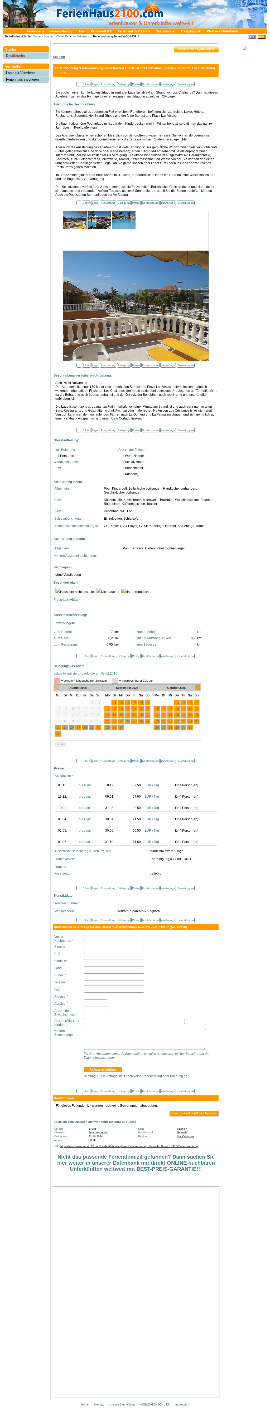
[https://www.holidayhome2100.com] (252, 38)
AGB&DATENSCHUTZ (154, 1404)
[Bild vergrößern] (135, 305)
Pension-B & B (102, 31)
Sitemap (99, 1404)
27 (78, 727)
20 (148, 715)
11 (134, 709)
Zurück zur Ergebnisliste (196, 49)
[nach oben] (78, 84)
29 (92, 727)
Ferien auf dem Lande (134, 31)
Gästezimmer (166, 31)
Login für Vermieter (20, 73)
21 (108, 721)
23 (121, 721)
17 (128, 715)
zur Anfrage (168, 84)
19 (141, 715)
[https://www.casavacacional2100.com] (262, 38)
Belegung (124, 84)
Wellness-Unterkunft (222, 31)
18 (134, 715)
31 (59, 734)
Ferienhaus (35, 31)
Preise (136, 84)
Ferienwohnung (60, 31)
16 (121, 715)
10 (128, 709)
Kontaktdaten (150, 84)
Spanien (49, 36)
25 (65, 727)
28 (85, 727)
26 (72, 727)
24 (59, 727)
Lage (95, 84)
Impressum (182, 1404)
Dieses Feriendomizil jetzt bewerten (194, 1113)
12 (141, 709)
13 (148, 709)
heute (60, 744)
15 (114, 715)
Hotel (81, 31)
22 (114, 721)
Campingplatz (191, 31)
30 (98, 727)
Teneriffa (62, 36)
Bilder (86, 84)
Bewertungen (185, 84)
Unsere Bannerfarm (122, 1404)
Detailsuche (15, 56)
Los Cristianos (80, 36)
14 (108, 715)
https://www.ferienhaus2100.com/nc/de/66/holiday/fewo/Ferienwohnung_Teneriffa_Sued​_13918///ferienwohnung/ (129, 1146)
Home (36, 36)
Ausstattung (108, 84)
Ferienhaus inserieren (22, 79)
